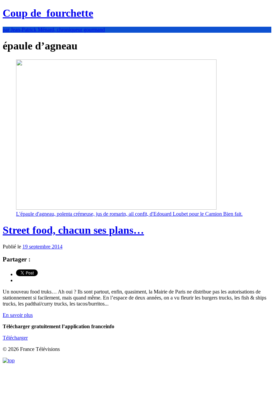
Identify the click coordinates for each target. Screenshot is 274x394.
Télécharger (15, 338)
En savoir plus (18, 315)
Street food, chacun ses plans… (73, 230)
